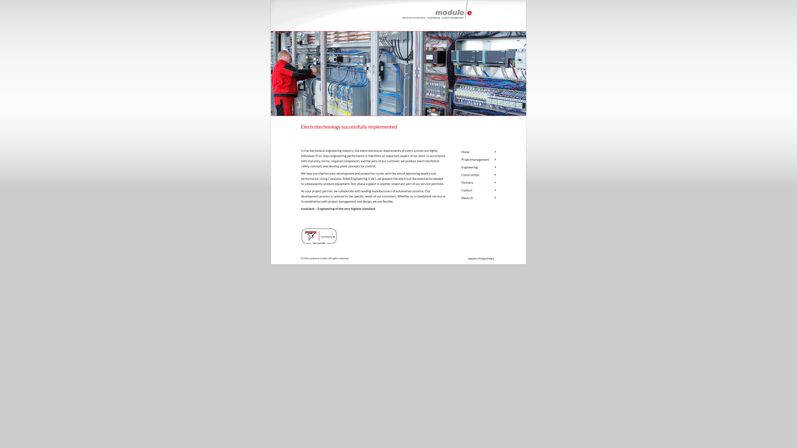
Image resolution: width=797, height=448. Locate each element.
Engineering (469, 167)
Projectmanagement (475, 159)
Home (465, 152)
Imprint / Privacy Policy (481, 258)
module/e (307, 209)
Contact (466, 190)
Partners (467, 182)
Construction (470, 175)
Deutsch (467, 198)
